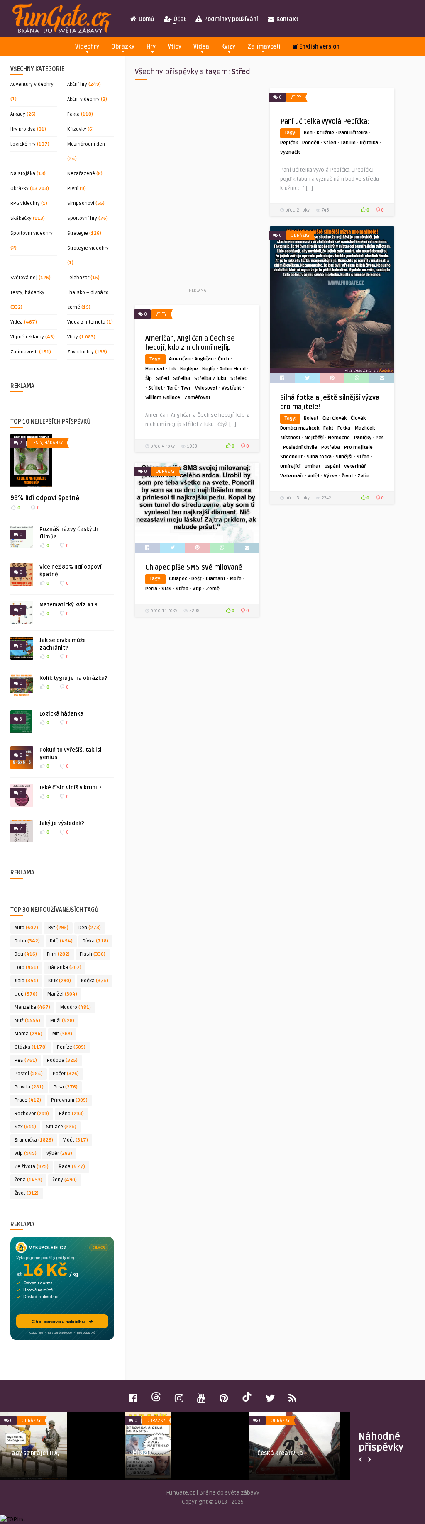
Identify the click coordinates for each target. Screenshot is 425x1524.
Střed (329, 143)
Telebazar (78, 278)
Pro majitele (358, 447)
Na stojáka (22, 173)
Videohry (87, 46)
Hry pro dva (23, 129)
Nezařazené (81, 173)
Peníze (71, 1047)
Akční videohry (83, 99)
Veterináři (291, 476)
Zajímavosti (264, 46)
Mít (62, 1034)
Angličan (204, 359)
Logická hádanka (61, 714)
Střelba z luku (210, 378)
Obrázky (122, 46)
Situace (61, 1127)
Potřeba (330, 447)
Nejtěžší (314, 438)
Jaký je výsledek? (61, 823)
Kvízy (228, 46)
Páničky (362, 438)
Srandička (34, 1140)
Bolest (311, 418)
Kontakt (286, 19)
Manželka (32, 1007)
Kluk (59, 981)
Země (213, 589)
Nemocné (339, 438)
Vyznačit (290, 152)
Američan (180, 359)
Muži (62, 1021)
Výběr (59, 1153)
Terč (172, 388)
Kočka (94, 981)
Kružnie (325, 133)
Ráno (71, 1113)
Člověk (358, 418)
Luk (172, 369)
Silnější (344, 457)
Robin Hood (233, 369)
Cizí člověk (334, 418)
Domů (145, 19)
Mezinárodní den (86, 144)
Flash (92, 954)
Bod (308, 133)
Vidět (75, 1140)
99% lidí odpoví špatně (44, 498)
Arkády (17, 114)
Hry (151, 46)
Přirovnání (69, 1100)
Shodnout (291, 457)
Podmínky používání (230, 19)
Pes (26, 1060)
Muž (27, 1021)
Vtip (26, 1153)
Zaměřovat (197, 397)
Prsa (66, 1087)
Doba (27, 941)
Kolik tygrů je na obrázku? (73, 678)
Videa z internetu (86, 322)
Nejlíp (208, 369)
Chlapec (178, 579)
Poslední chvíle (300, 447)
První (72, 188)
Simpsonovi (80, 203)
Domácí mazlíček (299, 428)
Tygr (186, 388)
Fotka (343, 428)
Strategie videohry (88, 248)
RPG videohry (25, 203)
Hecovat (154, 369)
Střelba (181, 378)
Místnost (290, 438)
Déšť (196, 579)
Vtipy (174, 46)
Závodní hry (80, 352)
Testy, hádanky (27, 293)
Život (27, 1193)
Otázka (31, 1047)
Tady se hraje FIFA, (33, 1453)
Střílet (155, 388)
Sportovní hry (82, 218)
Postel (29, 1074)
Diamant (215, 579)
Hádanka (64, 967)
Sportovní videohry (31, 233)
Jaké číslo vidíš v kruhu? (70, 787)
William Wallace (162, 397)
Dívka (95, 941)
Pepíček (289, 143)
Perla (151, 589)
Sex (25, 1127)
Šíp (148, 378)
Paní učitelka (353, 133)
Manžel (62, 994)
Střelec (238, 378)
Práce (28, 1100)
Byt (58, 928)
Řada (72, 1167)
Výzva (330, 476)
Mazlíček (364, 428)
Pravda (29, 1087)
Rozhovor (32, 1113)
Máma (28, 1034)
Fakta (73, 114)
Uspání (332, 466)
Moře (236, 579)
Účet (179, 19)
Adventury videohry (32, 84)
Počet (66, 1074)
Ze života (32, 1167)
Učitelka (369, 143)
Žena (28, 1180)
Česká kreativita (280, 1453)
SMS (166, 589)
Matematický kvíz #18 (68, 604)
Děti (26, 954)
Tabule (348, 143)
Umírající (290, 466)
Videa (201, 46)
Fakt (328, 428)
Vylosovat (206, 388)
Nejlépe (189, 369)
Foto (26, 967)
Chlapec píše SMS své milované (193, 567)
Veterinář (355, 466)
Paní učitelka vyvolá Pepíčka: (324, 121)
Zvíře (363, 476)
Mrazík (142, 1452)
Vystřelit (231, 388)
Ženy (64, 1180)
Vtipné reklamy (27, 337)
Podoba (62, 1060)
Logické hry (23, 144)
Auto (26, 928)
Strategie (77, 233)
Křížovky (76, 129)
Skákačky (21, 218)
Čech (223, 359)
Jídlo (26, 981)
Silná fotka (319, 457)
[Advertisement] (197, 187)
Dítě (61, 941)
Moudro (75, 1007)
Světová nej (23, 278)
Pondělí (310, 143)
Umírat (312, 466)
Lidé (26, 994)
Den (89, 928)
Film (58, 954)
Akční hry (77, 84)
